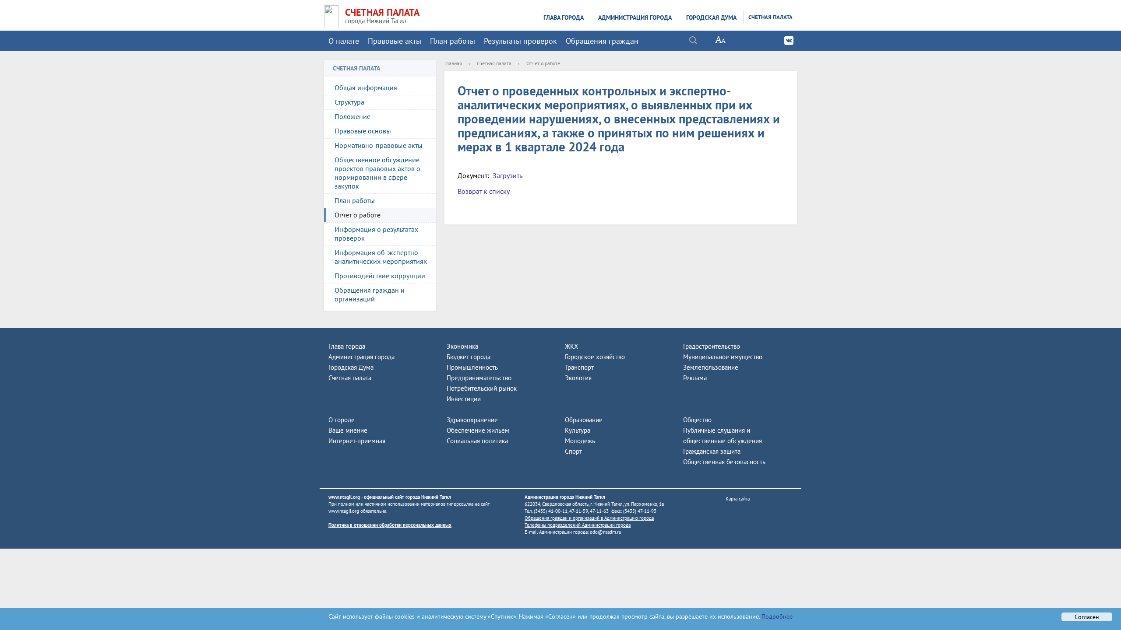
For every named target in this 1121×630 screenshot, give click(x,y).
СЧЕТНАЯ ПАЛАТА (382, 12)
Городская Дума (711, 17)
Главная (453, 63)
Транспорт (579, 367)
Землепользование (710, 367)
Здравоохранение (472, 420)
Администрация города (635, 17)
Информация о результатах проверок (376, 233)
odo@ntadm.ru (605, 532)
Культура (577, 430)
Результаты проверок (520, 41)
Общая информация (366, 87)
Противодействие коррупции (380, 275)
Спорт (573, 451)
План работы (452, 41)
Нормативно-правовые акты (379, 145)
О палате (343, 41)
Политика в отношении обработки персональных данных (389, 525)
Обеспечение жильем (478, 430)
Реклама (695, 378)
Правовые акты (394, 41)
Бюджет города (468, 357)
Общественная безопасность (724, 462)
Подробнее (776, 616)
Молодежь (580, 441)
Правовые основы (363, 130)
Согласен (1087, 617)
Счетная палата (770, 17)
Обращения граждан (602, 41)
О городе (341, 420)
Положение (352, 116)
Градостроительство (711, 346)
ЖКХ (571, 346)
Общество (697, 420)
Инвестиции (464, 399)
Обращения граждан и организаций (370, 294)
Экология (578, 378)
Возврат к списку (484, 191)
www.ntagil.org (344, 497)
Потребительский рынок (482, 388)
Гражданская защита (711, 451)
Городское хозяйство (595, 357)
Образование (584, 420)
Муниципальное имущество (722, 357)
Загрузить (507, 175)
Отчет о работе (358, 214)
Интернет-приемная (356, 441)
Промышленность (472, 367)
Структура (349, 102)
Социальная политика (477, 441)
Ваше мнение (347, 430)
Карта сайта (738, 499)
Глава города (563, 17)
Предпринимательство (479, 378)
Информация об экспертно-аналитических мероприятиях (381, 257)
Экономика (462, 346)
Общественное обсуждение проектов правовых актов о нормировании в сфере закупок (377, 172)
